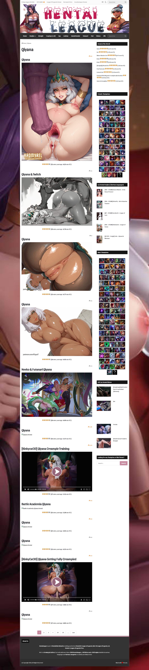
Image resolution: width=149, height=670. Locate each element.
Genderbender (75, 36)
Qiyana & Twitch (31, 174)
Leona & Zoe (100, 72)
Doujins (32, 36)
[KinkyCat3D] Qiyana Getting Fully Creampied (49, 559)
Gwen (98, 48)
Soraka (115, 424)
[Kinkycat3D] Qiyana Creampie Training (45, 448)
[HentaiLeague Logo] (74, 18)
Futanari (85, 36)
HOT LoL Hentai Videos (104, 382)
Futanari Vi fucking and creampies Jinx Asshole (110, 75)
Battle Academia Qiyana (36, 504)
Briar (98, 59)
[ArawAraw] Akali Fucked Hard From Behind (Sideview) (120, 389)
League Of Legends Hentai (54, 2)
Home (25, 36)
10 (57, 632)
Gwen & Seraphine (102, 81)
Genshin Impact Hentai (80, 2)
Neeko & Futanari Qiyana (37, 369)
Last (73, 632)
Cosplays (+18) (51, 36)
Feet (92, 36)
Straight (40, 36)
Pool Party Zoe (101, 69)
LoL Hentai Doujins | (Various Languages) (111, 185)
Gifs (104, 36)
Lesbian (65, 36)
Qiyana (26, 59)
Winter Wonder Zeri (102, 55)
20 (63, 632)
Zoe (98, 52)
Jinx (114, 401)
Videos (98, 36)
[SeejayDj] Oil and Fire (103, 65)
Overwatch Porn (67, 2)
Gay (59, 36)
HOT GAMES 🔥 (41, 2)
